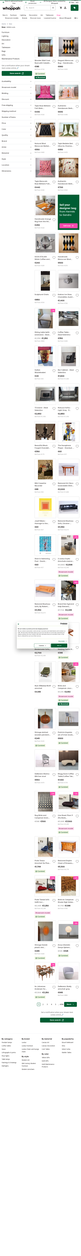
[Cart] (61, 8)
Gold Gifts (45, 1061)
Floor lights (5, 1056)
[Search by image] (53, 7)
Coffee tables (6, 1046)
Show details (61, 641)
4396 (61, 1004)
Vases (4, 1049)
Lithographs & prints (9, 1052)
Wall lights (5, 1066)
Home (4, 24)
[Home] (12, 7)
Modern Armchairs (28, 1069)
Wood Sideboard (67, 1042)
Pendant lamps (7, 1042)
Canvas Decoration (48, 1046)
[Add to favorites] (54, 61)
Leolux (24, 1042)
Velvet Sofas (66, 1049)
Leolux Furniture (27, 1046)
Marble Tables (66, 1052)
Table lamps (6, 1059)
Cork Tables (46, 1049)
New (10, 24)
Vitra (63, 1046)
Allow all (59, 645)
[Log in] (65, 8)
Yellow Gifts (46, 1057)
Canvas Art (45, 1042)
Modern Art (26, 1060)
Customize (41, 645)
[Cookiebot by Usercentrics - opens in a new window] (61, 624)
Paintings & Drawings (9, 1063)
